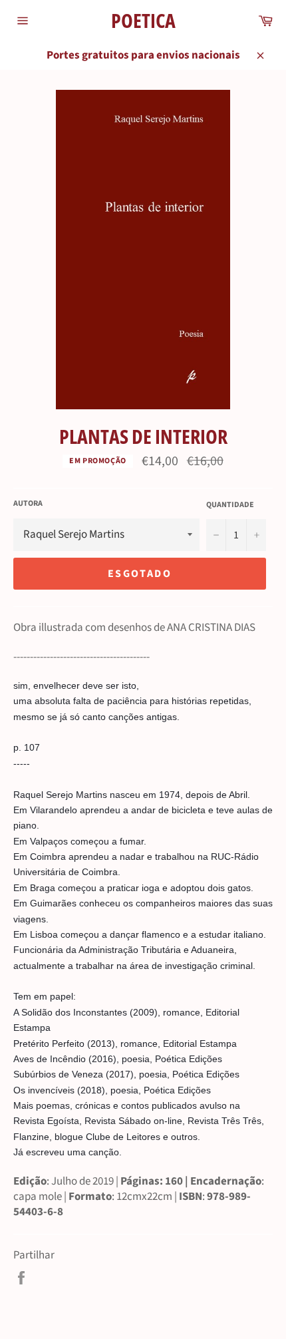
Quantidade (230, 505)
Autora (28, 503)
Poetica (143, 20)
